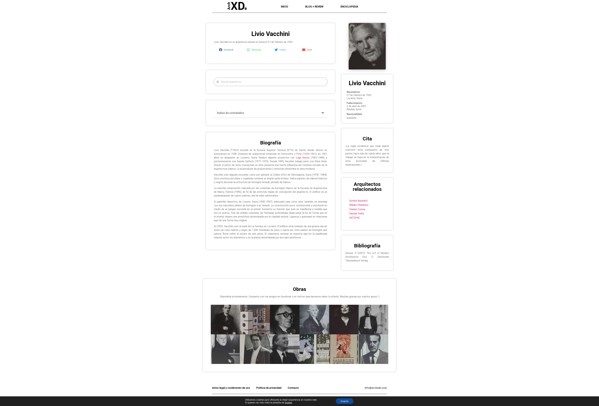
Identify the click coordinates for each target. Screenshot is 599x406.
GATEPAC (354, 217)
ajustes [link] (288, 402)
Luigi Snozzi (302, 157)
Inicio (284, 6)
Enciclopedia (349, 6)
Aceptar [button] (345, 401)
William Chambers (358, 204)
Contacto (293, 387)
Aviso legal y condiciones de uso (231, 387)
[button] (231, 50)
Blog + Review (314, 6)
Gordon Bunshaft (358, 200)
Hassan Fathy (356, 213)
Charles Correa (357, 209)
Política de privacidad (268, 387)
